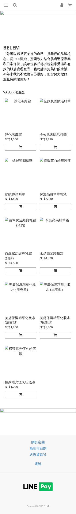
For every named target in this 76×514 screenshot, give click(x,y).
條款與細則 (38, 448)
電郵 (38, 463)
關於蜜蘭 (38, 442)
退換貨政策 (38, 454)
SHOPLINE (44, 505)
